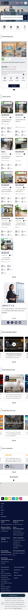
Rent (2, 507)
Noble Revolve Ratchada (6, 554)
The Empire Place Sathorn (19, 540)
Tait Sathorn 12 (16, 544)
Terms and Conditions (19, 567)
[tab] (14, 89)
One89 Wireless (4, 531)
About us (16, 572)
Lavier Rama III (16, 542)
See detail (14, 86)
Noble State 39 (4, 541)
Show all (14, 276)
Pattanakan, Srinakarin (6, 575)
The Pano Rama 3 (17, 531)
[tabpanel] (14, 64)
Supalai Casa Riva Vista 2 (19, 533)
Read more (4, 312)
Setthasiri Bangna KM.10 (6, 524)
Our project (3, 516)
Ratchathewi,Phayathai (19, 550)
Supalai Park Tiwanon (18, 524)
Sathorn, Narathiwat (18, 537)
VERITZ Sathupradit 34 (18, 535)
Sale (2, 505)
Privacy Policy (17, 569)
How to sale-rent (18, 575)
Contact (16, 578)
